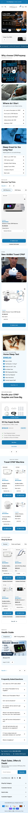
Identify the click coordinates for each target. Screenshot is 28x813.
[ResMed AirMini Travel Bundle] (20, 471)
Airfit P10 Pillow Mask (20, 566)
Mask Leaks (7, 173)
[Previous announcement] (2, 2)
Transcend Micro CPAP (6, 517)
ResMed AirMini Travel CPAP (6, 483)
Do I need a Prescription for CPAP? (12, 110)
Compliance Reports (9, 169)
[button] (5, 221)
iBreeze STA (6, 658)
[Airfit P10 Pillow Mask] (20, 554)
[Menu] (2, 6)
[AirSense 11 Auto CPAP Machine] (14, 206)
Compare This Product (14, 244)
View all (3, 185)
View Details (14, 446)
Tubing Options (5, 228)
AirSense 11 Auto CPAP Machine (10, 223)
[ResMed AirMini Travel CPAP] (7, 471)
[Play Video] (14, 269)
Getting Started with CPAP (10, 120)
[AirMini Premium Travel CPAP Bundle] (14, 296)
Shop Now (13, 385)
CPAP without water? (9, 160)
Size (16, 570)
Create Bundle (15, 417)
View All (3, 670)
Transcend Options (6, 521)
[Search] (5, 6)
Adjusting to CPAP (8, 123)
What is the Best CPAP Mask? (11, 116)
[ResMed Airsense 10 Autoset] (20, 589)
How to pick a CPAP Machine (11, 113)
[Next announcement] (26, 2)
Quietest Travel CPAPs (9, 166)
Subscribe (21, 772)
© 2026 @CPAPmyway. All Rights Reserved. (14, 802)
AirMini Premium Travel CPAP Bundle (11, 312)
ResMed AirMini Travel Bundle (19, 483)
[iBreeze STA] (14, 648)
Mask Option (5, 316)
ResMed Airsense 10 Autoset (20, 600)
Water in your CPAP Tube (10, 156)
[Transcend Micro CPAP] (7, 505)
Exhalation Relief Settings (10, 163)
